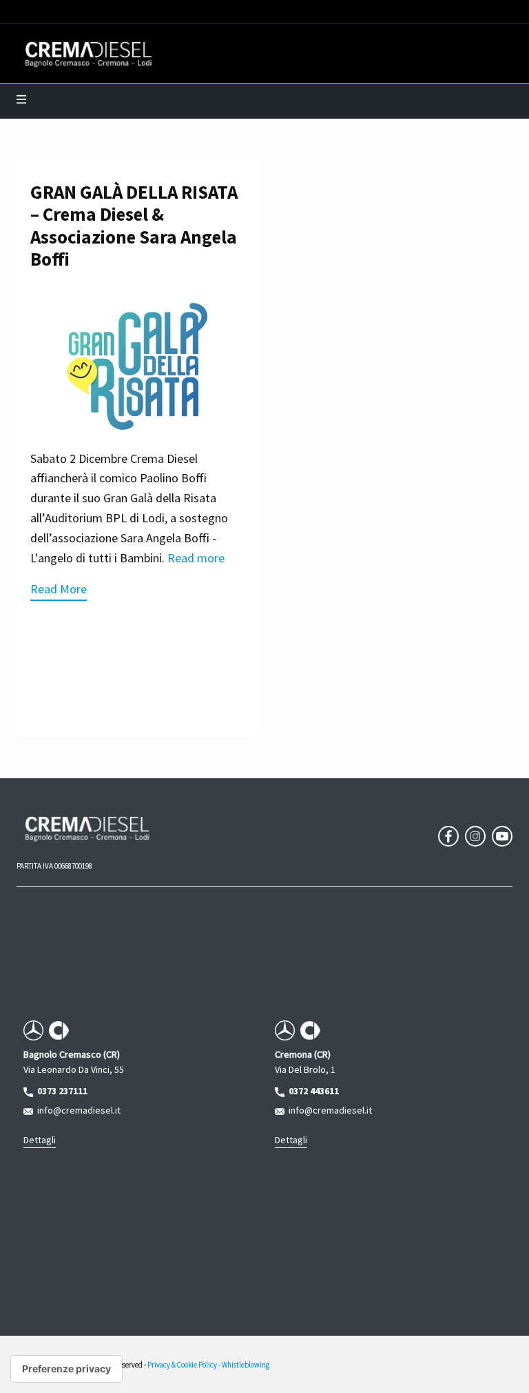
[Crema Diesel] (88, 53)
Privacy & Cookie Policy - (184, 1365)
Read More (58, 589)
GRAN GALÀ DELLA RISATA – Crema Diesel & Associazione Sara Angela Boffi (134, 225)
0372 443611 (311, 1091)
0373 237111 (60, 1091)
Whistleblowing (245, 1365)
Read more (196, 558)
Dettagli (39, 1140)
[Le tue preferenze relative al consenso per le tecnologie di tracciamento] (66, 1369)
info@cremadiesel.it (77, 1110)
